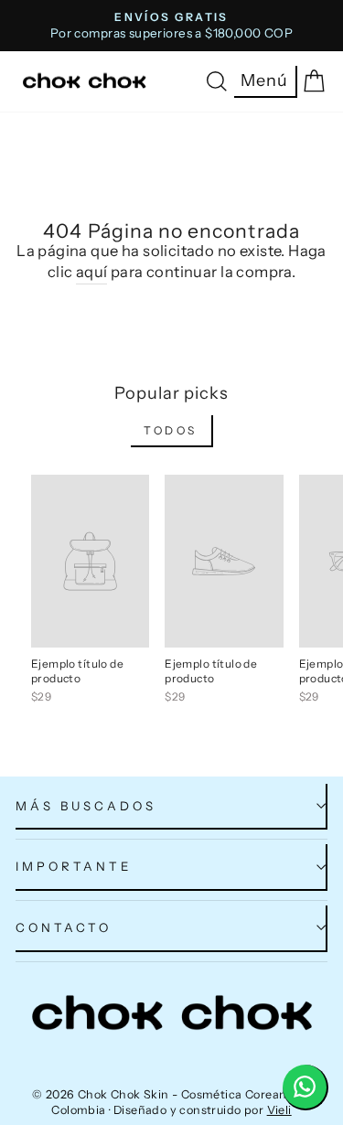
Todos (171, 430)
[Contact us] (305, 1087)
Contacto (64, 927)
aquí (92, 271)
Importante (74, 866)
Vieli (279, 1110)
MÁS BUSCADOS (86, 805)
